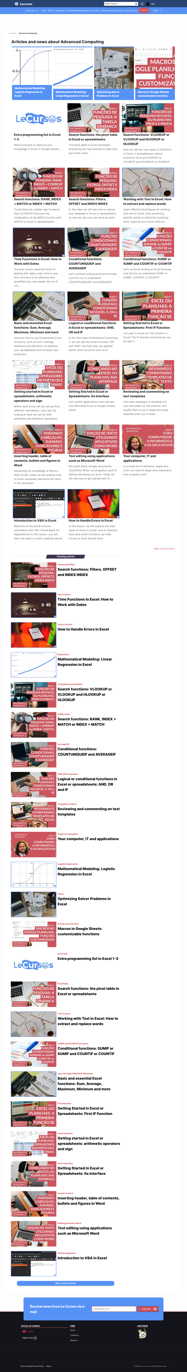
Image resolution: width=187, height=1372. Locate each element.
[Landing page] (16, 3)
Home (72, 1330)
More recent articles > (165, 548)
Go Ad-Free (144, 10)
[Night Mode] (142, 4)
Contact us (74, 1335)
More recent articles (65, 1283)
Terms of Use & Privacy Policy (32, 1366)
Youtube (30, 1331)
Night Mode (27, 1337)
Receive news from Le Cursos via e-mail (57, 1309)
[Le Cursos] (142, 1333)
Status (48, 1366)
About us (73, 1340)
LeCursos (13, 33)
